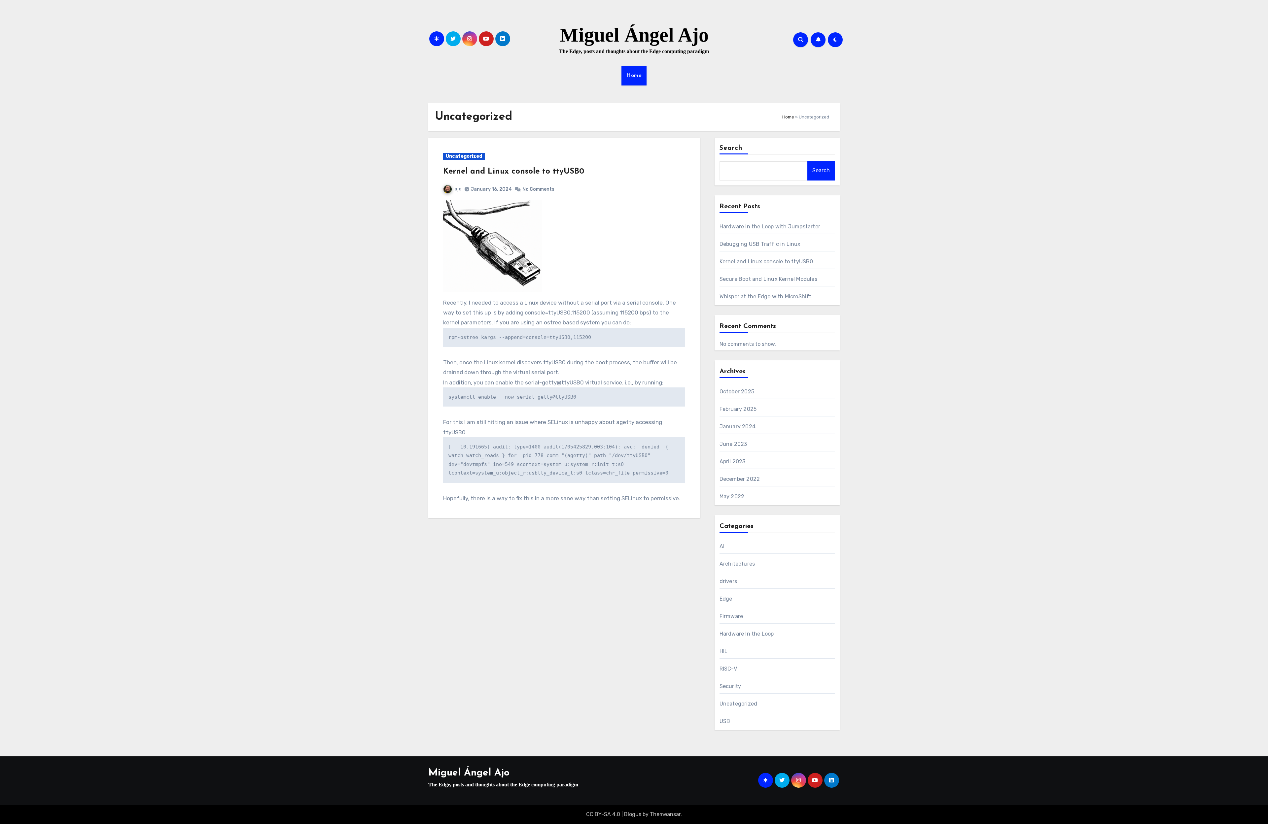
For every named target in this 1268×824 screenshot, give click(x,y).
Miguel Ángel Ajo (634, 35)
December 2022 (740, 479)
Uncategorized (464, 156)
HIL (724, 651)
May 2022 (732, 496)
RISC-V (728, 669)
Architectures (737, 564)
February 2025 (738, 409)
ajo (458, 189)
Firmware (731, 616)
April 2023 (733, 461)
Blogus (632, 814)
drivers (728, 581)
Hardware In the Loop (747, 634)
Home (634, 75)
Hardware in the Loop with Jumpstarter (770, 226)
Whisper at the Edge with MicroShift (766, 296)
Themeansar (665, 814)
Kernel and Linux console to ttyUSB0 (513, 172)
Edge (726, 599)
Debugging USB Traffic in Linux (760, 244)
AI (722, 546)
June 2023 (733, 444)
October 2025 (737, 391)
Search (731, 148)
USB (725, 721)
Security (730, 686)
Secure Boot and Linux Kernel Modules (768, 279)
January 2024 (738, 426)
